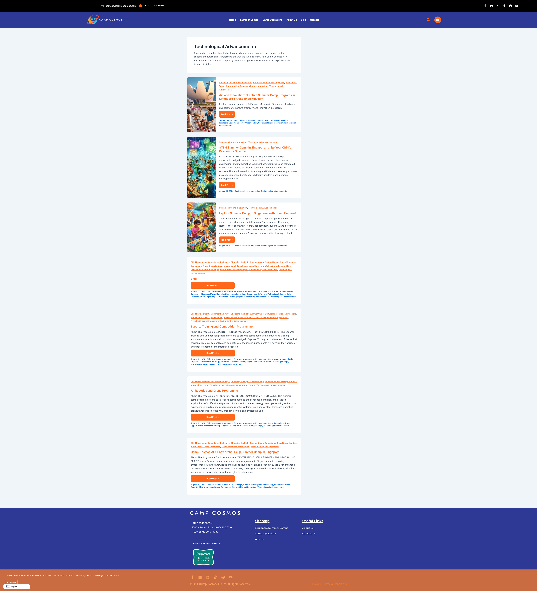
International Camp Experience (238, 266)
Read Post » (227, 114)
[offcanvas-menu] (447, 20)
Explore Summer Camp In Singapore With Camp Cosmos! (257, 213)
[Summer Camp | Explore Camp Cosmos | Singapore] (201, 227)
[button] (16, 586)
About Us (292, 19)
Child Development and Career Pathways (210, 262)
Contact (314, 19)
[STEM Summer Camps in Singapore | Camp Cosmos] (201, 167)
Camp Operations (272, 19)
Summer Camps (249, 19)
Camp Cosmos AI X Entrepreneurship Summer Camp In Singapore (235, 452)
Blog (303, 19)
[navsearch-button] (428, 20)
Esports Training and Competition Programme (222, 326)
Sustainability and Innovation (254, 86)
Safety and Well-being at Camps (269, 266)
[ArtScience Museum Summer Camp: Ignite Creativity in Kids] (201, 104)
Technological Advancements (262, 142)
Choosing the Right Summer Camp (235, 82)
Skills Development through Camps (271, 317)
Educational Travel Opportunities (243, 123)
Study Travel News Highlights (234, 269)
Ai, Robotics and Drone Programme (214, 390)
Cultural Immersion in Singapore (268, 82)
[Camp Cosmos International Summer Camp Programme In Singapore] (105, 20)
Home (232, 19)
